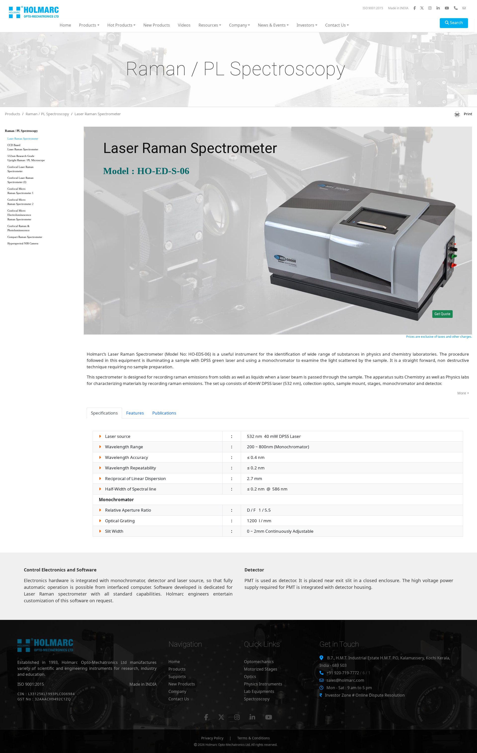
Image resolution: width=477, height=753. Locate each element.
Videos (184, 25)
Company (177, 691)
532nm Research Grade (26, 158)
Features (135, 413)
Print (466, 113)
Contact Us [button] (335, 25)
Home (65, 25)
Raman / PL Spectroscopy (47, 113)
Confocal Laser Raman (20, 169)
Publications (164, 413)
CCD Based (22, 147)
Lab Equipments (259, 691)
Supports (177, 676)
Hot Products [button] (119, 25)
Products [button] (87, 25)
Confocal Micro (20, 190)
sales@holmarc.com (345, 680)
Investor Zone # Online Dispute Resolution (365, 695)
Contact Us (178, 699)
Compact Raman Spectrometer (24, 236)
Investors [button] (305, 25)
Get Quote (442, 314)
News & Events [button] (272, 25)
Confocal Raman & (18, 228)
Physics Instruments (263, 684)
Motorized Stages (260, 669)
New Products (156, 25)
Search (456, 22)
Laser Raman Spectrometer (98, 113)
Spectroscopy (257, 699)
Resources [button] (208, 25)
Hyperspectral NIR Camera (22, 243)
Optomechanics (259, 661)
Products (12, 113)
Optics (250, 676)
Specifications (104, 413)
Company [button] (238, 25)
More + (463, 393)
